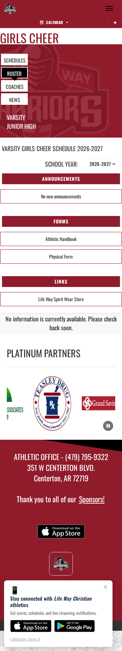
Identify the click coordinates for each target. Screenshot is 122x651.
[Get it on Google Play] (74, 626)
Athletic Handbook (61, 238)
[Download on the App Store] (31, 626)
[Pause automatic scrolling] (108, 426)
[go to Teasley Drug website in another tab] (52, 403)
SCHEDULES (14, 60)
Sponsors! (92, 498)
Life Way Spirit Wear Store (61, 299)
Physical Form (61, 256)
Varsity (16, 117)
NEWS (14, 99)
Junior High (21, 126)
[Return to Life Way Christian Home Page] (10, 8)
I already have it (25, 639)
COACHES (14, 86)
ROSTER (14, 73)
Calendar (54, 22)
